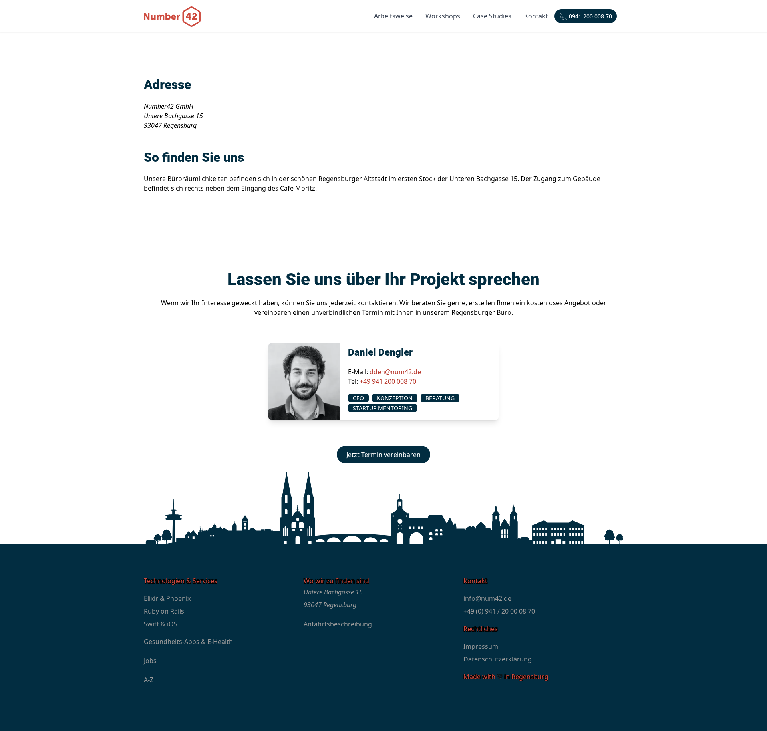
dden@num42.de (395, 371)
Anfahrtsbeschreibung (338, 624)
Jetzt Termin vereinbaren (383, 454)
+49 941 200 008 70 (388, 381)
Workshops (442, 16)
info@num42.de (487, 598)
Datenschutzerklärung (497, 659)
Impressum (480, 646)
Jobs (150, 660)
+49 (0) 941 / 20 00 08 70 (499, 611)
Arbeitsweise (393, 16)
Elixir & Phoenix (167, 598)
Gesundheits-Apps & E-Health (188, 641)
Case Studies (492, 16)
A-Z (148, 679)
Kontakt (536, 16)
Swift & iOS (160, 624)
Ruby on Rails (164, 611)
